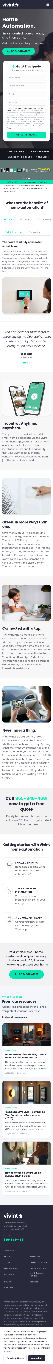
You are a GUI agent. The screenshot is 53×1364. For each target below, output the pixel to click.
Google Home (36, 232)
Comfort (28, 219)
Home (7, 1256)
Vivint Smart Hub (14, 232)
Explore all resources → (14, 1017)
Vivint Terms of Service (30, 126)
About (7, 1262)
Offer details (42, 182)
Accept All (36, 1358)
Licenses (34, 1281)
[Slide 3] (26, 178)
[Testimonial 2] (27, 363)
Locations (9, 1274)
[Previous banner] (3, 170)
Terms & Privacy (38, 1268)
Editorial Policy (11, 1268)
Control (11, 219)
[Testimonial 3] (30, 363)
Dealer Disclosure (38, 1262)
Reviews (8, 1281)
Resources (35, 1256)
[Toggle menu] (48, 5)
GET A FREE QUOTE (26, 134)
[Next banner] (49, 170)
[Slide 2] (24, 178)
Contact (8, 1287)
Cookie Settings (15, 1358)
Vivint (38, 113)
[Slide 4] (29, 178)
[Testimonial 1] (24, 363)
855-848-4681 (20, 51)
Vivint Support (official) (37, 1274)
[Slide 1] (23, 178)
